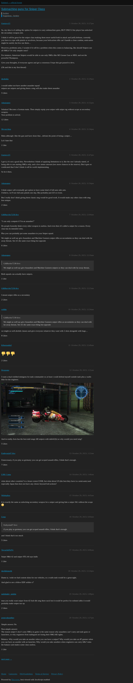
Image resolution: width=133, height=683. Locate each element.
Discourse (15, 680)
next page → (6, 659)
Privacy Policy (57, 674)
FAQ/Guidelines (26, 674)
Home (3, 674)
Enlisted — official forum (11, 3)
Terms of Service (42, 674)
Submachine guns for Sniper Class (23, 9)
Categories (13, 674)
